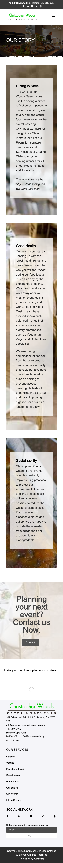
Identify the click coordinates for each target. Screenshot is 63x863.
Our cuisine (12, 787)
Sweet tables (13, 775)
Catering (10, 756)
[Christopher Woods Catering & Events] (31, 708)
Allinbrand (39, 858)
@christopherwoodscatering (39, 670)
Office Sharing (13, 800)
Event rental (12, 781)
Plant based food (15, 769)
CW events (12, 793)
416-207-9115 (13, 728)
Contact (30, 642)
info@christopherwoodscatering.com (25, 725)
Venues (10, 762)
